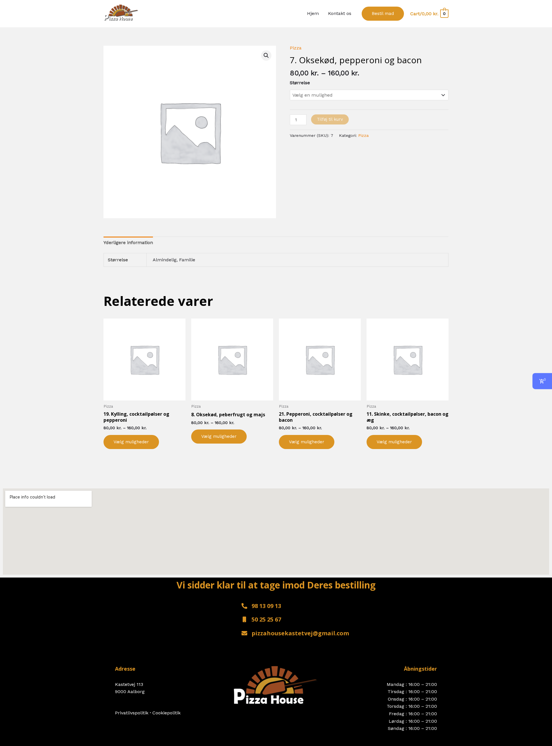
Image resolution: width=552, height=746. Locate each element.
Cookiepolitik (166, 713)
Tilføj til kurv (330, 119)
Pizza (296, 48)
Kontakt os (339, 13)
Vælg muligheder (131, 441)
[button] (383, 14)
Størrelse (300, 82)
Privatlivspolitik (132, 713)
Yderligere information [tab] (128, 242)
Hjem (313, 13)
